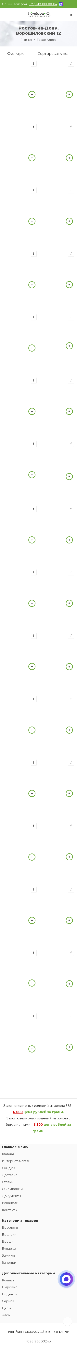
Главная (26, 40)
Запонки (9, 1262)
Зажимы (9, 1255)
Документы (11, 1196)
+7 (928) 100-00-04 (43, 4)
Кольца (8, 1280)
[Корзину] (71, 15)
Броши (8, 1241)
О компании (12, 1189)
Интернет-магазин (17, 1161)
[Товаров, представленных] (67, 1321)
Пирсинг (9, 1287)
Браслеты (10, 1227)
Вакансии (10, 1203)
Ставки (8, 1182)
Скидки (8, 1168)
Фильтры (15, 53)
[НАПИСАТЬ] (66, 1282)
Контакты (9, 1210)
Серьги (8, 1301)
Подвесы (9, 1294)
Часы (6, 1315)
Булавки (9, 1249)
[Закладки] (74, 15)
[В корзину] (31, 94)
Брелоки (9, 1235)
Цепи (6, 1308)
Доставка (9, 1175)
